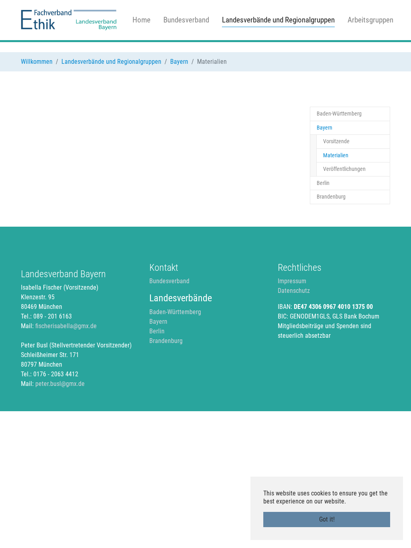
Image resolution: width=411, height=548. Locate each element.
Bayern (158, 321)
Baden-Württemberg (175, 312)
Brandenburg (166, 341)
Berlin (157, 331)
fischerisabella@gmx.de (66, 326)
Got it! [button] (327, 519)
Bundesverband (169, 281)
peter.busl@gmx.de (60, 384)
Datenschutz (294, 290)
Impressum (292, 281)
